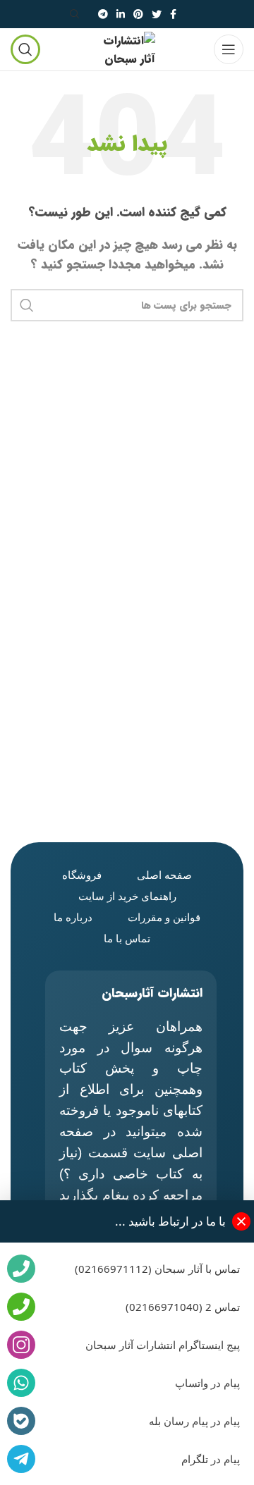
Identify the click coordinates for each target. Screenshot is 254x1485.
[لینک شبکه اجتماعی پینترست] (138, 14)
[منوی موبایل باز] (228, 49)
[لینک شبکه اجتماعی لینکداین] (120, 14)
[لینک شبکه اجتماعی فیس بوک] (173, 14)
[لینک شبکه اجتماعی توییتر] (156, 14)
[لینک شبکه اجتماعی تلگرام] (103, 14)
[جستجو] (77, 14)
